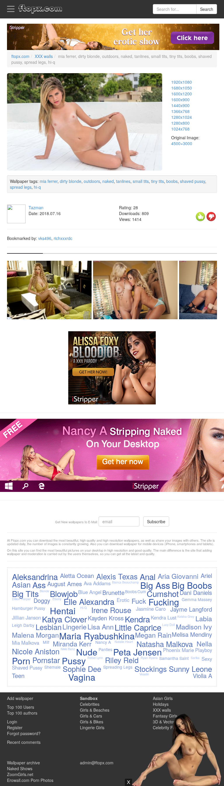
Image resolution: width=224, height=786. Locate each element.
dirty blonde (70, 181)
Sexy (207, 658)
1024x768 (180, 129)
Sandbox (89, 698)
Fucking (163, 601)
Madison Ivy (194, 626)
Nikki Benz (68, 649)
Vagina (81, 677)
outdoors (92, 181)
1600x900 (180, 99)
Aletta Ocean (77, 575)
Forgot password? (24, 733)
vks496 (44, 238)
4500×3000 (181, 143)
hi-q (37, 187)
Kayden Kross (106, 618)
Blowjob (64, 593)
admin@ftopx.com (96, 763)
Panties (105, 649)
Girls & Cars (91, 716)
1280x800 (180, 123)
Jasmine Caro (151, 608)
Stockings (150, 668)
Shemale (52, 667)
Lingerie (74, 626)
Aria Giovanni (178, 576)
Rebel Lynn (95, 657)
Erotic (123, 599)
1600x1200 (181, 94)
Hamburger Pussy (28, 608)
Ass (39, 585)
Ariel (206, 575)
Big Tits (25, 593)
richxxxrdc (63, 238)
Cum (141, 591)
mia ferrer (48, 181)
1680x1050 (181, 88)
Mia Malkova (25, 642)
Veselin (144, 674)
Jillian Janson (26, 617)
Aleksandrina (35, 576)
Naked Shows (19, 768)
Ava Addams (97, 583)
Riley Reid (122, 660)
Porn (21, 660)
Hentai (63, 610)
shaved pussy (192, 181)
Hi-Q (83, 607)
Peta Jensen (137, 652)
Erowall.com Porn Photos (30, 780)
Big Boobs (192, 585)
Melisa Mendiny (192, 634)
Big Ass (155, 585)
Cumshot (163, 593)
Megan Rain (153, 635)
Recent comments (24, 742)
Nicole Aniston (36, 651)
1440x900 (180, 105)
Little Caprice (138, 627)
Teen (18, 675)
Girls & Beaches (94, 710)
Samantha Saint (174, 658)
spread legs (21, 187)
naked (108, 181)
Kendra (137, 619)
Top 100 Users (20, 707)
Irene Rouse (111, 610)
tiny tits (157, 181)
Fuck (139, 601)
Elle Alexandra (89, 601)
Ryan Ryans (149, 657)
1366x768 (180, 111)
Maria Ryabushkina (97, 635)
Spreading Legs (117, 667)
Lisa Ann (101, 626)
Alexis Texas (117, 576)
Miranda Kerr (72, 643)
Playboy (203, 649)
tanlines (123, 181)
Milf (46, 642)
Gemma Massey (197, 599)
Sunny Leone (190, 668)
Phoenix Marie (178, 649)
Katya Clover (64, 619)
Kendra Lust (163, 617)
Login (12, 722)
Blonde (44, 591)
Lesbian (49, 627)
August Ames (64, 583)
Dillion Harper (21, 599)
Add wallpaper (20, 698)
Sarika (195, 657)
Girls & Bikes (91, 722)
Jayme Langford (191, 609)
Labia (203, 618)
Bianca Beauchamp (125, 582)
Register (14, 727)
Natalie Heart (124, 641)
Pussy (74, 660)
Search (206, 9)
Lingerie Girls (92, 727)
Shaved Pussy (27, 667)
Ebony (56, 599)
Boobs (131, 591)
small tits (141, 181)
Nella (204, 643)
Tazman (36, 207)
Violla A (202, 675)
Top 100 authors (22, 713)
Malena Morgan (35, 635)
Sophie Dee (82, 668)
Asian (21, 584)
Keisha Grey (185, 616)
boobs (172, 181)
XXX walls (44, 56)
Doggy (42, 600)
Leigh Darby (23, 625)
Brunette (113, 592)
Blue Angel (90, 591)
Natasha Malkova (164, 644)
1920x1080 (181, 82)
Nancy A (103, 642)
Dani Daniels (196, 592)
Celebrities (89, 704)
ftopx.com (20, 56)
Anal (147, 576)
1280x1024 (181, 117)
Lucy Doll (168, 624)
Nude (86, 652)
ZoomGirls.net (20, 774)
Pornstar (46, 660)
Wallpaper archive (23, 763)
